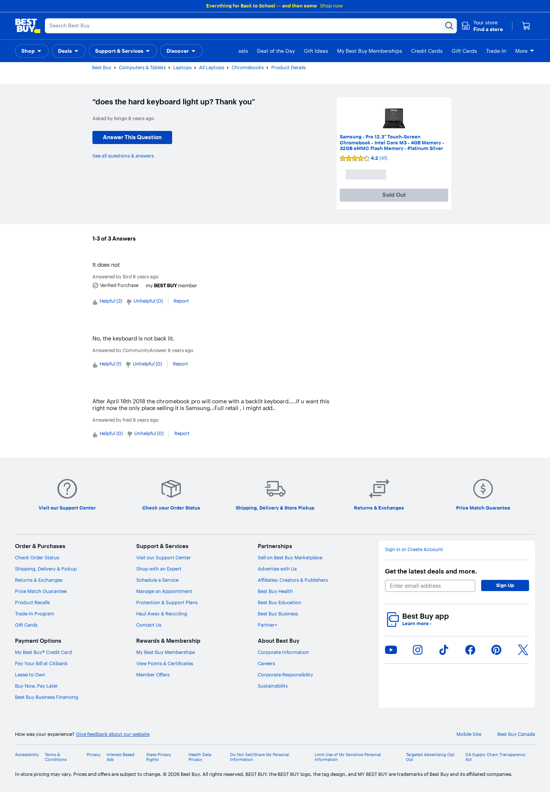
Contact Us (148, 625)
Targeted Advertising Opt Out (430, 757)
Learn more (416, 623)
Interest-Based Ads (120, 757)
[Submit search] (449, 25)
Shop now (331, 6)
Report (181, 301)
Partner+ (267, 625)
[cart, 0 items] (526, 25)
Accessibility (27, 754)
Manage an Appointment (164, 591)
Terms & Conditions (56, 757)
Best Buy (101, 67)
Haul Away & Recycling (161, 614)
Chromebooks (248, 67)
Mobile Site (468, 734)
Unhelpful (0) (148, 301)
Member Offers (152, 675)
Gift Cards (26, 625)
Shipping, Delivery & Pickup (46, 569)
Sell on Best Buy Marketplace (290, 557)
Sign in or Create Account (414, 549)
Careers (266, 663)
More (521, 51)
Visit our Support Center (163, 557)
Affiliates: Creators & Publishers (293, 580)
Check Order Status (37, 557)
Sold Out (394, 194)
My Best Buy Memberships (165, 652)
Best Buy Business (278, 614)
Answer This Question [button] (132, 137)
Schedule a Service (157, 580)
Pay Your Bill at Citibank (41, 663)
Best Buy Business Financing (46, 697)
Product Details (288, 67)
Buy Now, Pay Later (36, 686)
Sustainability (273, 686)
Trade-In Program (34, 614)
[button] (482, 26)
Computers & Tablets (142, 67)
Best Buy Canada (516, 734)
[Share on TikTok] (444, 650)
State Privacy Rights (158, 757)
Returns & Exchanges (38, 580)
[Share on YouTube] (391, 650)
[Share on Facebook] (470, 650)
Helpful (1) (110, 364)
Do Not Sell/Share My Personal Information (259, 757)
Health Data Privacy (200, 757)
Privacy (94, 754)
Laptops (182, 67)
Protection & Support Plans (167, 602)
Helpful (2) (111, 301)
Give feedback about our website (113, 734)
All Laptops (211, 67)
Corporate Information (283, 652)
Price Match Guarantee (41, 591)
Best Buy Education (279, 602)
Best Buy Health (275, 591)
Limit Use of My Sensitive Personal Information (348, 757)
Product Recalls (32, 602)
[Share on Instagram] (418, 650)
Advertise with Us (277, 569)
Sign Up (505, 585)
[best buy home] (27, 25)
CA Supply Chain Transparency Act (495, 757)
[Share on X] (523, 650)
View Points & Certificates (164, 663)
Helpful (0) (111, 433)
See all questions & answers (123, 156)
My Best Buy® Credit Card (43, 652)
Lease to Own (30, 675)
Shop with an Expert (158, 569)
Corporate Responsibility (285, 675)
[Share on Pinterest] (496, 650)
